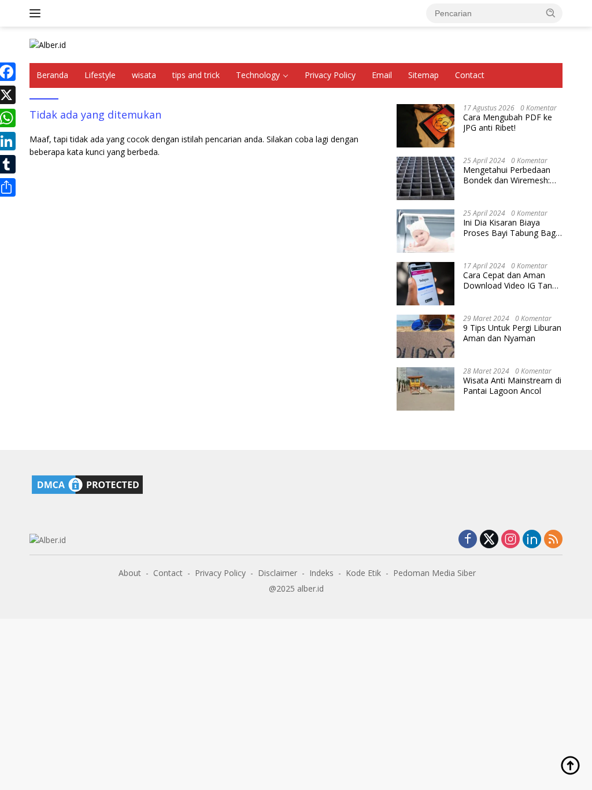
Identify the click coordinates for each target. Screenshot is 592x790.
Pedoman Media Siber (434, 572)
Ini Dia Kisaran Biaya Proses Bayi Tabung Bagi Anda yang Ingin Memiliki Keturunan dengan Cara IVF (510, 227)
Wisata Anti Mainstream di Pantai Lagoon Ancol (512, 385)
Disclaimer (277, 572)
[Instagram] (510, 540)
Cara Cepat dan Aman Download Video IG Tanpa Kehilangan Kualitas (512, 280)
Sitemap (423, 74)
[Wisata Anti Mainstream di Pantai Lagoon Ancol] (425, 389)
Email (382, 74)
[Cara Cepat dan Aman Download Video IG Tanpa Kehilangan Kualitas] (425, 283)
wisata (144, 74)
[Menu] (37, 13)
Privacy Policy (330, 74)
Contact (469, 74)
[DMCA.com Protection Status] (87, 483)
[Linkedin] (532, 540)
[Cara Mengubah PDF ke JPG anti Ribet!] (425, 125)
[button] (551, 12)
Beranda (52, 74)
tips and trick (196, 74)
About (130, 572)
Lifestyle (100, 74)
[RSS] (553, 540)
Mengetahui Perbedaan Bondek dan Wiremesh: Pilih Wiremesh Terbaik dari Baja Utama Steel (506, 175)
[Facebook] (467, 540)
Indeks (321, 572)
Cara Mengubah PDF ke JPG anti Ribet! (507, 122)
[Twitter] (489, 540)
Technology (258, 74)
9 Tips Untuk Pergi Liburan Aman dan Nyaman (512, 333)
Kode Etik (363, 572)
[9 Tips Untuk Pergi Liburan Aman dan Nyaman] (425, 336)
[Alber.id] (47, 44)
